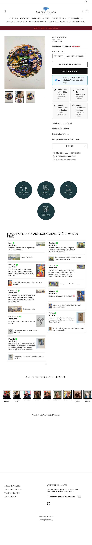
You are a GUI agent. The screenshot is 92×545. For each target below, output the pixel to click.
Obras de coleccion (17, 22)
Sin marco (58, 56)
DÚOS (47, 18)
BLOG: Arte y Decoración (72, 22)
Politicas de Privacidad (12, 486)
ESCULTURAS (58, 18)
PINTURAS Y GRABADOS (31, 18)
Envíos (70, 146)
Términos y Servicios (11, 493)
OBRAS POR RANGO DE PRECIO (43, 22)
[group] (7, 396)
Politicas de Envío (10, 496)
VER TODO (14, 18)
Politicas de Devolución (12, 489)
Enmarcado (58, 52)
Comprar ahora (69, 71)
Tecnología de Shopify (46, 520)
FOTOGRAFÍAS (74, 18)
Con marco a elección (75, 56)
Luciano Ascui (59, 37)
